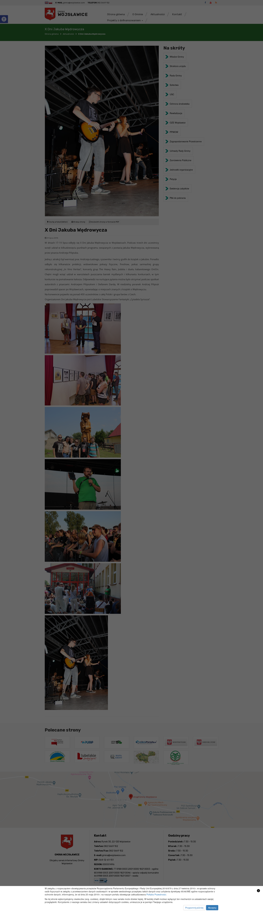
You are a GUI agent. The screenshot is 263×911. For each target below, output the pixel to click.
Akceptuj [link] (212, 907)
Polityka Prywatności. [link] (156, 894)
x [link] (258, 890)
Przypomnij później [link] (194, 907)
